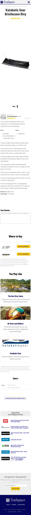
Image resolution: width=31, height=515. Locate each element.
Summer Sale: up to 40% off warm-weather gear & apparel (20, 427)
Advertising (21, 504)
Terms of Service (12, 511)
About (8, 504)
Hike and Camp (7, 6)
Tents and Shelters (16, 6)
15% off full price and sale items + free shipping (18, 457)
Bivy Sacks (24, 6)
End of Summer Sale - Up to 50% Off (19, 452)
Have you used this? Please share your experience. (15, 213)
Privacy (19, 511)
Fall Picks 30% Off (16, 439)
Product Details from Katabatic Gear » (15, 398)
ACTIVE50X (19, 460)
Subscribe (15, 489)
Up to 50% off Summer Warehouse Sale (17, 445)
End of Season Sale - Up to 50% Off (20, 433)
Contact (14, 504)
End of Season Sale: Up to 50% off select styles (20, 421)
